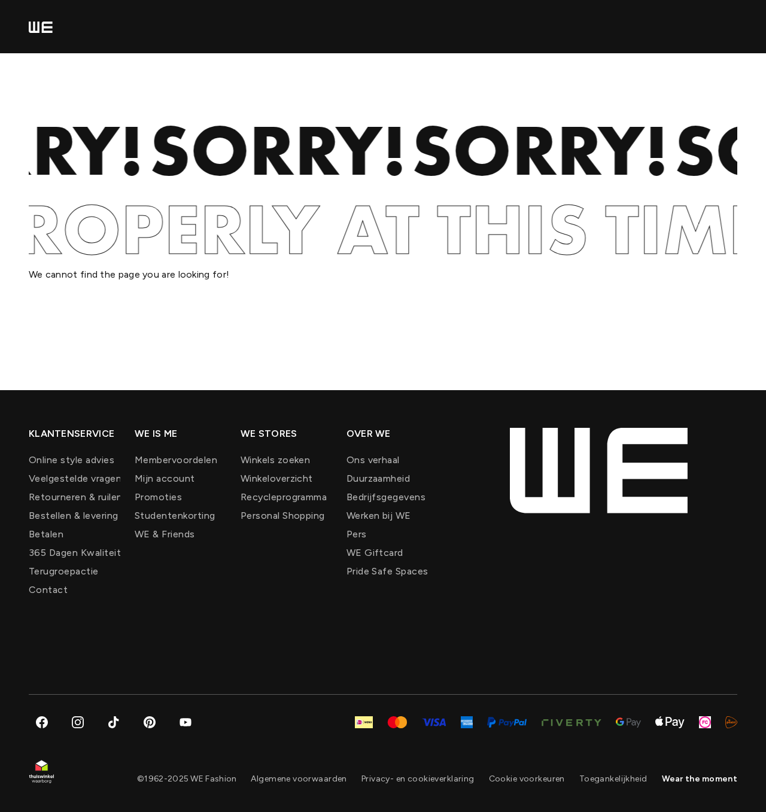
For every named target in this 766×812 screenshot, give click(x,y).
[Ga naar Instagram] (78, 722)
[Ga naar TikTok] (114, 722)
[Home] (41, 26)
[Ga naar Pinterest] (149, 722)
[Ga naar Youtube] (185, 722)
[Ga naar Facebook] (42, 722)
